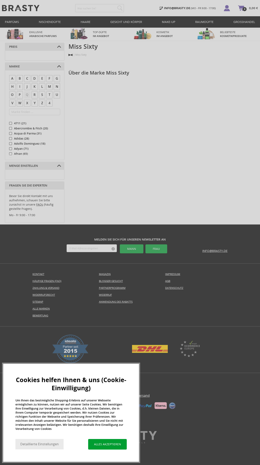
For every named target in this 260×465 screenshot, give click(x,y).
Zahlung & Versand (45, 288)
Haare (85, 22)
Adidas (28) (21, 138)
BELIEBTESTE (233, 34)
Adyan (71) (21, 149)
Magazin (105, 274)
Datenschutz (174, 288)
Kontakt (38, 274)
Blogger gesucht (111, 281)
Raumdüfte (204, 22)
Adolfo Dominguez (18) (29, 143)
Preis (13, 47)
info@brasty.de (215, 251)
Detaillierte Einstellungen (39, 444)
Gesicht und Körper (126, 22)
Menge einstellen (23, 166)
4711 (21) (20, 123)
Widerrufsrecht (43, 295)
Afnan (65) (21, 154)
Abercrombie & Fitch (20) (31, 128)
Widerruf (105, 295)
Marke (14, 66)
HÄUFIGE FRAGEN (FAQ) (46, 281)
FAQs (39, 204)
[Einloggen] (227, 8)
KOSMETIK (164, 34)
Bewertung (40, 315)
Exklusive (43, 34)
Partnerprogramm (112, 288)
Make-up (168, 22)
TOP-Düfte (101, 34)
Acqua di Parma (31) (27, 133)
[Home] (70, 55)
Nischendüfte (50, 22)
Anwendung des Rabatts (116, 301)
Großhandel (244, 22)
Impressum (172, 274)
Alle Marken (41, 308)
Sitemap (37, 301)
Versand (143, 395)
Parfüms (12, 22)
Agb (167, 281)
